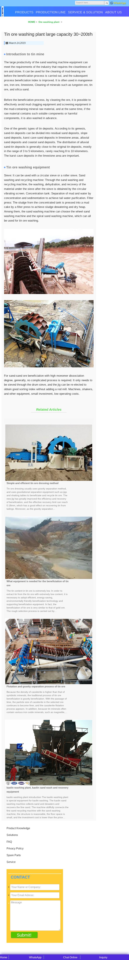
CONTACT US (13, 24)
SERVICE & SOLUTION (85, 12)
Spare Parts (14, 855)
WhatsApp (119, 3)
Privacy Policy (15, 848)
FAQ (9, 841)
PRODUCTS (24, 12)
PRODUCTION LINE (51, 12)
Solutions (12, 835)
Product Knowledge (18, 828)
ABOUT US (113, 12)
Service (11, 862)
